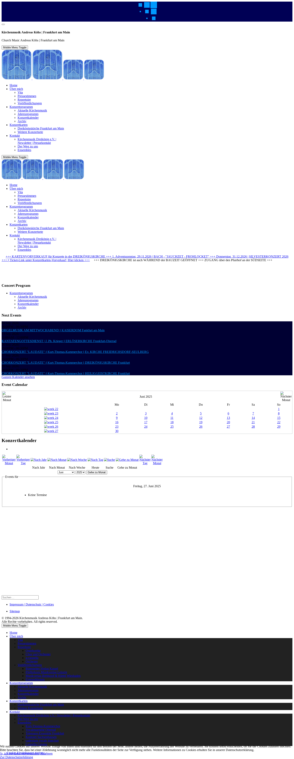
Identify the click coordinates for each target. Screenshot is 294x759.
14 (253, 417)
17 (145, 422)
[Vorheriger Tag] (23, 463)
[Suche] (109, 459)
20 (228, 422)
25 (172, 426)
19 (200, 422)
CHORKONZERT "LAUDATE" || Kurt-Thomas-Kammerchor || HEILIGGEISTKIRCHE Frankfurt (66, 373)
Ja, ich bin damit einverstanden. (20, 753)
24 (145, 426)
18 (172, 422)
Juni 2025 (146, 396)
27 (228, 426)
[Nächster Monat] (157, 463)
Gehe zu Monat (97, 472)
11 (171, 417)
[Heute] (95, 459)
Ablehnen (46, 753)
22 (278, 422)
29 (278, 426)
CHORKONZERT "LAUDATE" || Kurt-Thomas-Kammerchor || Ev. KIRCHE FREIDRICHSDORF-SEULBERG (75, 352)
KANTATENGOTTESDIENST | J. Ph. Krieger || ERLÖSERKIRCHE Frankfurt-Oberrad (59, 341)
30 (116, 431)
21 (253, 422)
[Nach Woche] (77, 459)
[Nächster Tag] (145, 463)
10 (145, 417)
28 (253, 426)
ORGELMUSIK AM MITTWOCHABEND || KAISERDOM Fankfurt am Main (53, 330)
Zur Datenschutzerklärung (16, 757)
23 (116, 426)
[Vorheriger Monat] (9, 463)
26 (200, 426)
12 (200, 417)
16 (116, 422)
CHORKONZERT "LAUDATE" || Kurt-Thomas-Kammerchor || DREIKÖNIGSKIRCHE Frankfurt (66, 362)
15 (278, 417)
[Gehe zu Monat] (127, 459)
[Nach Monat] (56, 459)
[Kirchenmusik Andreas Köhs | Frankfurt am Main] (53, 78)
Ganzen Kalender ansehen (18, 377)
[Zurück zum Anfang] (3, 24)
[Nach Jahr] (39, 459)
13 (228, 417)
